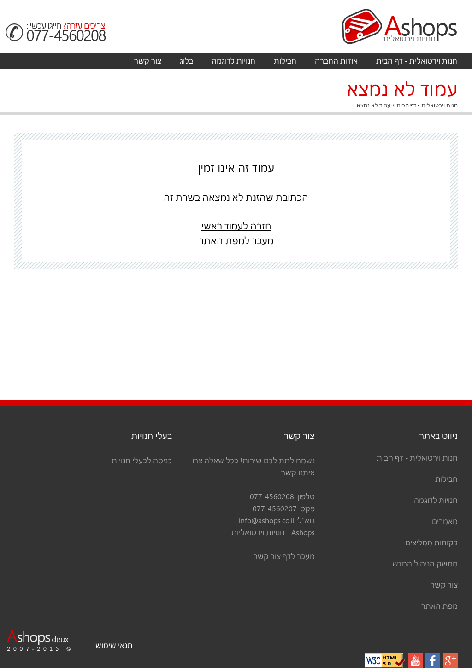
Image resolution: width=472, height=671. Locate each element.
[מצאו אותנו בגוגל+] (450, 660)
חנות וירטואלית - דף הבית (416, 61)
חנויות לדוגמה (233, 61)
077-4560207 (275, 508)
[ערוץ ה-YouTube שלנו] (415, 660)
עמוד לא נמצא (373, 105)
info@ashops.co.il (267, 520)
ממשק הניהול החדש (425, 564)
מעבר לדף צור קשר (284, 556)
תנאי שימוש (114, 645)
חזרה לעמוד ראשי (236, 226)
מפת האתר (439, 606)
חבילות (285, 61)
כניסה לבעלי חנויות (142, 461)
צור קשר (147, 61)
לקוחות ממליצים (431, 542)
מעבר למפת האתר (236, 240)
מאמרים (445, 521)
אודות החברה (336, 61)
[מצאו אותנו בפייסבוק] (432, 660)
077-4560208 (272, 496)
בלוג (186, 61)
